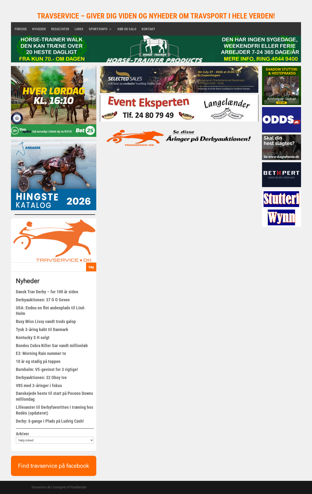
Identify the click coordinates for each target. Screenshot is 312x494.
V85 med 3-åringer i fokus (39, 385)
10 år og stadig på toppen (38, 361)
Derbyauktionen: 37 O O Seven (43, 299)
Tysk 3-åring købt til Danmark (42, 329)
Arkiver (22, 433)
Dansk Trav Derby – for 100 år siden (47, 291)
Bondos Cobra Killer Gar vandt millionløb (52, 345)
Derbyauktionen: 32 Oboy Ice (41, 377)
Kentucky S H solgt (32, 337)
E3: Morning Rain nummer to (41, 353)
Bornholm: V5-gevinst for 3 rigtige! (47, 369)
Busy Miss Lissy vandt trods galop (46, 321)
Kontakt (148, 29)
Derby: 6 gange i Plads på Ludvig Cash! (50, 421)
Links (79, 29)
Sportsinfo (98, 29)
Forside (21, 29)
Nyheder (39, 29)
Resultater (60, 29)
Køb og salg (126, 29)
